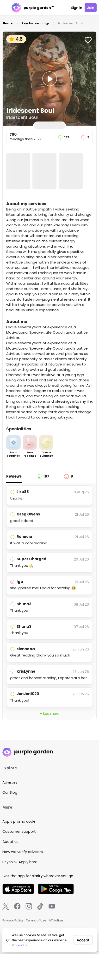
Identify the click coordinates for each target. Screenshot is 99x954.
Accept (83, 940)
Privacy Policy (13, 920)
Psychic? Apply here (19, 861)
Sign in (76, 7)
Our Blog (9, 792)
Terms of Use (36, 920)
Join (90, 7)
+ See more (49, 713)
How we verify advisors (22, 851)
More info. (19, 945)
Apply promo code (19, 821)
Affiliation (56, 920)
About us (10, 841)
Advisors (9, 782)
